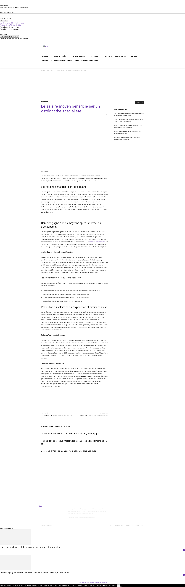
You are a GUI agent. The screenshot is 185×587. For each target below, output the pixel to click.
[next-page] (43, 455)
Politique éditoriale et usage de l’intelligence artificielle (92, 582)
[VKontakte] (133, 510)
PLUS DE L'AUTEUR (63, 427)
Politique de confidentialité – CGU (10, 25)
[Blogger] (114, 510)
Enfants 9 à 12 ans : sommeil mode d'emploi (93, 478)
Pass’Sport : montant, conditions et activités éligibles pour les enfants (127, 138)
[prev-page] (41, 455)
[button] (141, 65)
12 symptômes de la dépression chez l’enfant (93, 483)
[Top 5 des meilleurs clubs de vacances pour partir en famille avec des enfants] (92, 537)
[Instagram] (135, 41)
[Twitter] (137, 41)
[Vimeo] (140, 41)
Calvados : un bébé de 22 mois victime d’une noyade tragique (70, 433)
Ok (118, 586)
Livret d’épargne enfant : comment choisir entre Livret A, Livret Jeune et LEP (128, 120)
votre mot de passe (6, 19)
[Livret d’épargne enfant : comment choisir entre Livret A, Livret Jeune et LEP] (92, 562)
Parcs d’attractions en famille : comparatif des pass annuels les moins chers (128, 126)
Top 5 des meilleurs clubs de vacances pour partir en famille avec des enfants (129, 114)
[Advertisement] (92, 86)
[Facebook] (132, 41)
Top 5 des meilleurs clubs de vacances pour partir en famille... (31, 547)
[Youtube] (143, 41)
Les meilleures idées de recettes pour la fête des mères (56, 417)
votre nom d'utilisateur (7, 12)
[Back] (0, 3)
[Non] (121, 586)
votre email (3, 34)
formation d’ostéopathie (97, 242)
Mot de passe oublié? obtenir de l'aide (12, 23)
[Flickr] (124, 510)
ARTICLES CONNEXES (48, 427)
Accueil (43, 70)
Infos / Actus (50, 70)
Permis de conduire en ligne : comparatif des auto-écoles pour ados (127, 132)
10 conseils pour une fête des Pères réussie (94, 416)
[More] (91, 119)
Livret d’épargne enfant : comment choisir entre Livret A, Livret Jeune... (35, 572)
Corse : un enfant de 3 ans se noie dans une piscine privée (68, 451)
